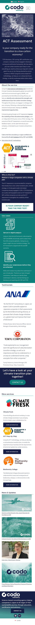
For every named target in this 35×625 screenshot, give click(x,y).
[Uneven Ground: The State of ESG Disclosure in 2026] (17, 527)
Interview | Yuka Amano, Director (11, 560)
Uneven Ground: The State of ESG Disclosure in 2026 (16, 539)
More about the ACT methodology (11, 140)
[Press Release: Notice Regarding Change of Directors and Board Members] (17, 573)
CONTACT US (17, 382)
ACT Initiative (15, 137)
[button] (31, 154)
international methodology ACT (16, 89)
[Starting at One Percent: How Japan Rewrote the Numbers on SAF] (17, 503)
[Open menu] (28, 8)
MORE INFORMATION (12, 452)
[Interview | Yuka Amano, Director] (15, 550)
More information (12, 425)
